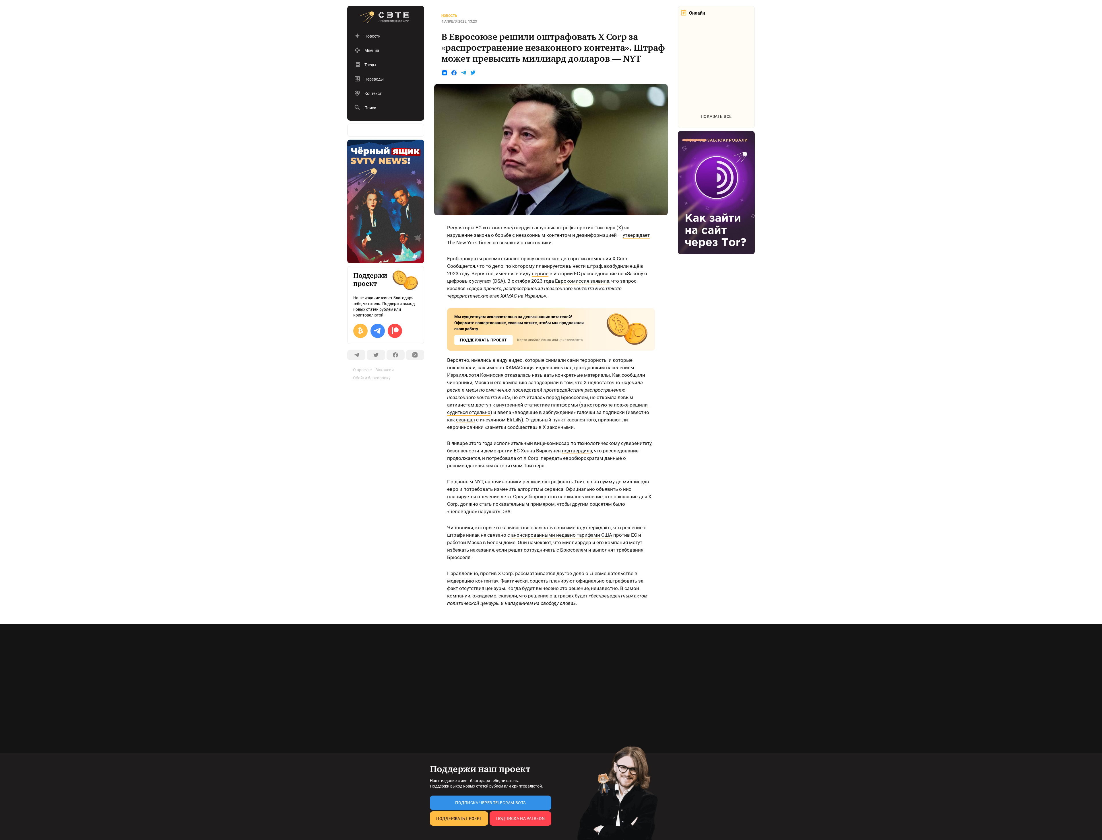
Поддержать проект (459, 818)
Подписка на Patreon (520, 818)
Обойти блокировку (372, 378)
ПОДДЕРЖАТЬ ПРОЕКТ (483, 340)
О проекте (362, 370)
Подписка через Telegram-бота (490, 802)
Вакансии (384, 370)
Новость (449, 16)
